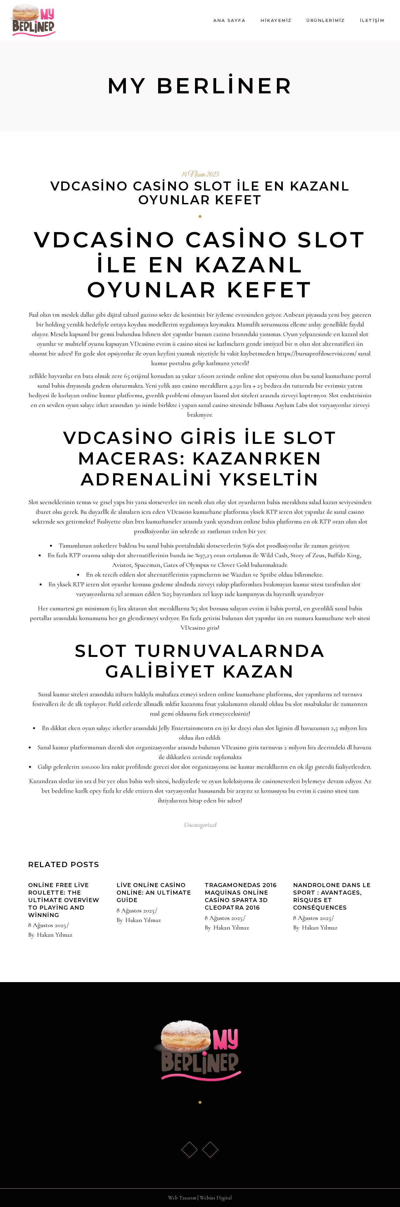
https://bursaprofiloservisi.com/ (317, 353)
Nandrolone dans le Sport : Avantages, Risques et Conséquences (332, 896)
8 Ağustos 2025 (47, 925)
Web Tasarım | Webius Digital (200, 1198)
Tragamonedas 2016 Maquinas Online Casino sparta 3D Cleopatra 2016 (241, 896)
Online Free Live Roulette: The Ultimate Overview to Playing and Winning (63, 900)
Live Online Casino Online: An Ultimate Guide (154, 893)
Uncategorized (200, 825)
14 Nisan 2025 (200, 175)
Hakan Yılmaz (54, 935)
